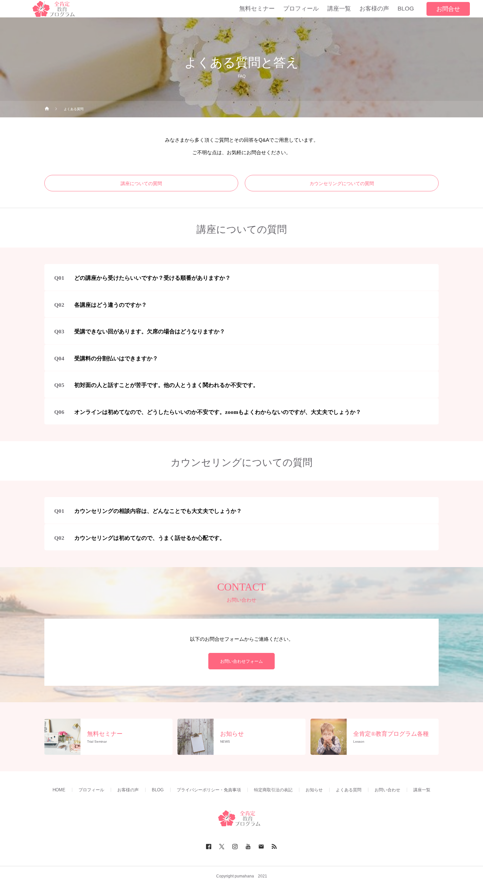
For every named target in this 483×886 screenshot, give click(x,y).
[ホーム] (47, 109)
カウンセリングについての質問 (342, 183)
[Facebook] (208, 846)
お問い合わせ (387, 789)
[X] (221, 846)
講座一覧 (421, 789)
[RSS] (274, 846)
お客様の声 (128, 789)
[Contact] (261, 846)
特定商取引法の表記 (273, 789)
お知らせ (314, 789)
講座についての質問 (141, 183)
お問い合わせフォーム (241, 661)
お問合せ (448, 9)
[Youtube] (248, 846)
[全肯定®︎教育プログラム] (241, 818)
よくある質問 (348, 789)
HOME (59, 789)
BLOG (158, 789)
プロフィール (91, 789)
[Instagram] (235, 846)
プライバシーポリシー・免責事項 (209, 789)
